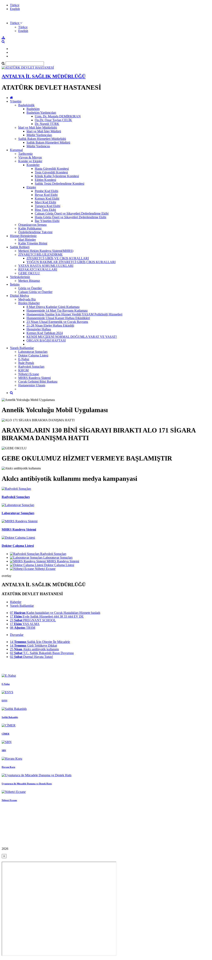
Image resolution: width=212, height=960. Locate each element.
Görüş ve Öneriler (30, 288)
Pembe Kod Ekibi (46, 191)
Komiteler (33, 165)
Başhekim (33, 109)
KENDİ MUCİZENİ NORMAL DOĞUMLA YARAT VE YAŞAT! (71, 336)
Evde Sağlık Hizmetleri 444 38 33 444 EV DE (47, 616)
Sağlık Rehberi (19, 247)
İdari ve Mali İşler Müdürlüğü (37, 127)
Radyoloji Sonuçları (31, 366)
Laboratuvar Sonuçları (32, 351)
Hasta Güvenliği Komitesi (52, 168)
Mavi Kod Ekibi (45, 202)
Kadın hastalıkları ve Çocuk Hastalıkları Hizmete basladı (55, 612)
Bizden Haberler (29, 303)
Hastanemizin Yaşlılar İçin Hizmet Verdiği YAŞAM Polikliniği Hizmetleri (74, 314)
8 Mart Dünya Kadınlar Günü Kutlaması (53, 307)
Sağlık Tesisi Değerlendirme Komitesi (59, 183)
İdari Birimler (27, 239)
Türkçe (14, 5)
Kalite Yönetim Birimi (32, 243)
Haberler (15, 602)
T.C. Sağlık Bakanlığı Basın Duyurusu (42, 653)
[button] (16, 23)
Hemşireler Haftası (38, 329)
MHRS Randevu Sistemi (34, 378)
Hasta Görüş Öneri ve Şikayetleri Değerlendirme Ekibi (70, 217)
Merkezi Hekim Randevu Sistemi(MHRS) (45, 251)
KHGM (23, 370)
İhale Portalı (26, 363)
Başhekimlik (26, 105)
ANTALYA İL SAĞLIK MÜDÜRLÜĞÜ (44, 76)
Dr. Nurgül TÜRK (47, 124)
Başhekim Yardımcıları (41, 112)
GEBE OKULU (29, 273)
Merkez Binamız (29, 280)
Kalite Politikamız (30, 228)
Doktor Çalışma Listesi (33, 355)
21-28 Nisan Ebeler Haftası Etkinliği (50, 325)
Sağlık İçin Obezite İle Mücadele (40, 642)
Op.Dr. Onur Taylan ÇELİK (53, 120)
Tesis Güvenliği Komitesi (51, 172)
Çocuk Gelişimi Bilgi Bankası (37, 381)
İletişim (14, 284)
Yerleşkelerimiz (20, 277)
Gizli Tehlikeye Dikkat (33, 645)
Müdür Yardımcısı (38, 146)
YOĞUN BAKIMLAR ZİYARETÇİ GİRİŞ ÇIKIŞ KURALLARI (71, 262)
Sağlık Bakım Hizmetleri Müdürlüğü (42, 138)
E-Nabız (23, 359)
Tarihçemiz (25, 153)
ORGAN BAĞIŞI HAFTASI (46, 340)
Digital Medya (19, 295)
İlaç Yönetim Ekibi (47, 221)
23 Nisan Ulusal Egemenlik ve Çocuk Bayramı (57, 322)
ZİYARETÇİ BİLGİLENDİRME (40, 254)
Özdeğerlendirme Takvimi (35, 232)
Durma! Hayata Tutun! (31, 656)
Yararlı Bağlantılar (22, 348)
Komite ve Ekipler (30, 161)
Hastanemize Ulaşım (31, 385)
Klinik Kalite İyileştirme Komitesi (57, 176)
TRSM (22, 627)
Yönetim (15, 101)
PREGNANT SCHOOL (33, 620)
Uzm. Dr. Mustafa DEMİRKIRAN (58, 116)
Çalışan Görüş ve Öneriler (35, 292)
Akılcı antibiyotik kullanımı (34, 649)
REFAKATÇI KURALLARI (37, 269)
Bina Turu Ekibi (45, 209)
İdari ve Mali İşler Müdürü (43, 131)
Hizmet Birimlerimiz (23, 236)
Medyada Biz (27, 299)
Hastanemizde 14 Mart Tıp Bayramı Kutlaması (57, 310)
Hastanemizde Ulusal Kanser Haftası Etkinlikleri (58, 318)
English (15, 9)
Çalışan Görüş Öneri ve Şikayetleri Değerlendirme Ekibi (71, 213)
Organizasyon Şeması (32, 224)
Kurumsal (16, 150)
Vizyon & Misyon (30, 157)
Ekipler (31, 187)
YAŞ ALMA (25, 624)
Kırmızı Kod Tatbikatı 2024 (44, 333)
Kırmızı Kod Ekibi (47, 198)
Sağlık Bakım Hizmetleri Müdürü (48, 142)
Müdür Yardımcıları (39, 135)
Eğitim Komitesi (45, 180)
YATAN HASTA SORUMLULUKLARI (45, 265)
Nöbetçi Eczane (28, 374)
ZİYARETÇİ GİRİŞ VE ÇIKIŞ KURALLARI (57, 258)
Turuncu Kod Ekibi (47, 206)
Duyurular (16, 634)
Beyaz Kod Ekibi (46, 195)
